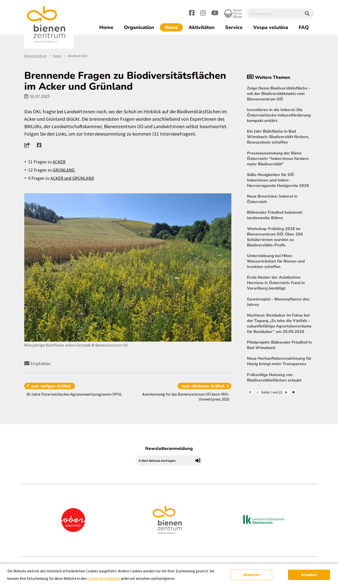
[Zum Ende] (293, 392)
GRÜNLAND (64, 170)
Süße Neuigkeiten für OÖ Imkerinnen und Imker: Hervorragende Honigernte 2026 (278, 180)
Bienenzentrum (35, 56)
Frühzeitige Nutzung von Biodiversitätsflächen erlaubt (274, 377)
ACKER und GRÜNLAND (72, 178)
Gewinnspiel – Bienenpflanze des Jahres (278, 301)
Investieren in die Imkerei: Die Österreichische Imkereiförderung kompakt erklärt (279, 115)
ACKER (59, 162)
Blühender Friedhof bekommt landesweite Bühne (274, 215)
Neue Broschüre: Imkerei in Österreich (272, 199)
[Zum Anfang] (250, 392)
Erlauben (309, 574)
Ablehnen (251, 574)
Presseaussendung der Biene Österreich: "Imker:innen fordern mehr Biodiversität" (278, 158)
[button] (28, 145)
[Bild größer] (127, 267)
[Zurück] (257, 392)
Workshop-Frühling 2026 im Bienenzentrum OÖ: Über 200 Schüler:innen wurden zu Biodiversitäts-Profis (275, 237)
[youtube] (214, 14)
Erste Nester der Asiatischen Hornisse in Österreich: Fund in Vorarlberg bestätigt (276, 283)
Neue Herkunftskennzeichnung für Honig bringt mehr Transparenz (279, 361)
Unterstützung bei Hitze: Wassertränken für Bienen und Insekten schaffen (276, 261)
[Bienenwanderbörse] (233, 13)
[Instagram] (203, 14)
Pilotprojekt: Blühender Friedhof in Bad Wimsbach (279, 345)
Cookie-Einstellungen (104, 578)
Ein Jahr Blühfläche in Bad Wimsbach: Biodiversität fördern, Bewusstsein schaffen (278, 137)
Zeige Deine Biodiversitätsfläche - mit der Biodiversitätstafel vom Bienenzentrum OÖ (278, 94)
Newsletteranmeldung (169, 448)
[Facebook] (191, 14)
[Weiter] (286, 392)
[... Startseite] (49, 24)
